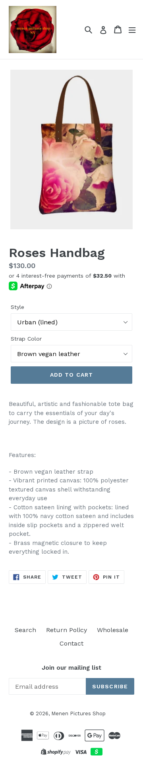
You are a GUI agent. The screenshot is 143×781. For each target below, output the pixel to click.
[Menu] (132, 29)
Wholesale (112, 630)
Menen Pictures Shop (78, 713)
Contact (71, 643)
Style (17, 307)
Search (25, 630)
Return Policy (66, 630)
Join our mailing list (71, 667)
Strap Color (26, 338)
